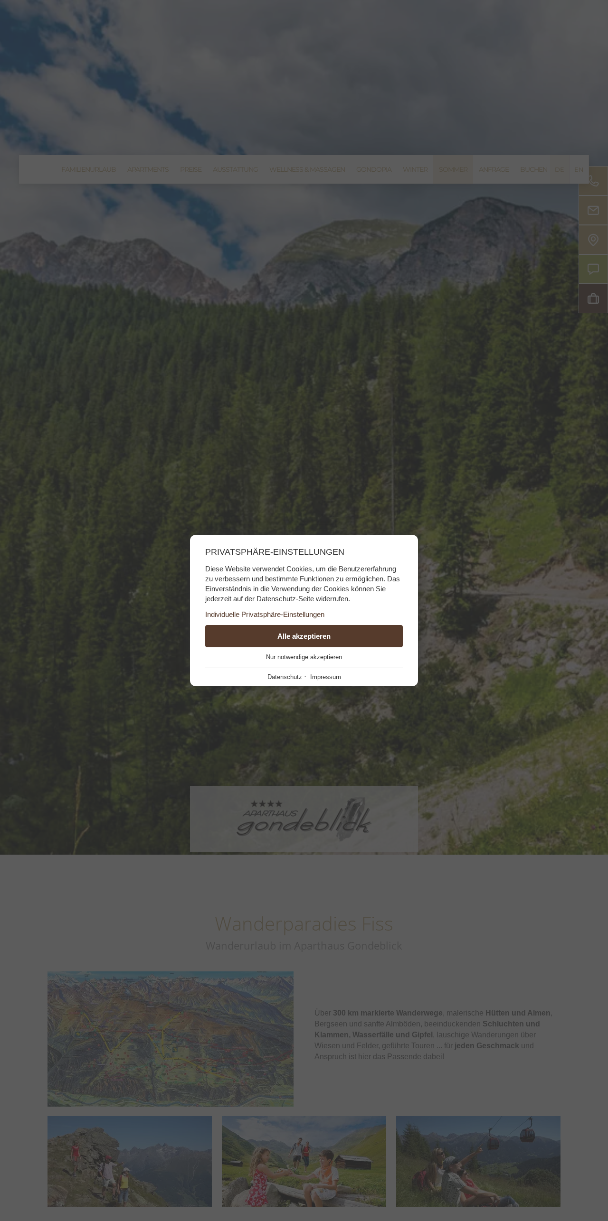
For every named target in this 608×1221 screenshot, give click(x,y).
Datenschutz (284, 676)
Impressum (325, 676)
